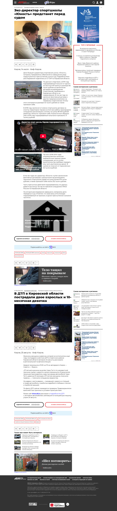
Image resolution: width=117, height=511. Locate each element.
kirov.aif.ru (36, 394)
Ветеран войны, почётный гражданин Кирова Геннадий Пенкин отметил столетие (88, 72)
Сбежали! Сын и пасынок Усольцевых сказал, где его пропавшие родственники (92, 301)
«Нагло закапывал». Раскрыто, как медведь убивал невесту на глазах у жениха (91, 91)
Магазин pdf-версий (75, 477)
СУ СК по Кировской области (22, 60)
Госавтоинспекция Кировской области (25, 343)
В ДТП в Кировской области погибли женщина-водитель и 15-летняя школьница (31, 442)
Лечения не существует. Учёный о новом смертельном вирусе (90, 102)
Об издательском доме (34, 477)
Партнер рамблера (43, 504)
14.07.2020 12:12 (18, 7)
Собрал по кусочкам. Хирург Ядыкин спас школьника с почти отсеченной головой (92, 97)
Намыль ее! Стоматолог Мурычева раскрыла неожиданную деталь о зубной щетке (91, 295)
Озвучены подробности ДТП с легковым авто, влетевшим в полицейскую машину (88, 79)
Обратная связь (87, 477)
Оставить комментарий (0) (58, 238)
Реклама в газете (45, 479)
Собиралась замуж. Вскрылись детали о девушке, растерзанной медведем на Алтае (90, 121)
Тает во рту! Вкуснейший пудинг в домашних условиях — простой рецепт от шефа (91, 313)
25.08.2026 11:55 (18, 290)
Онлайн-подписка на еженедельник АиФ (55, 477)
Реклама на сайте (32, 479)
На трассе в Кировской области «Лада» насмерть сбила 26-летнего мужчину (60, 442)
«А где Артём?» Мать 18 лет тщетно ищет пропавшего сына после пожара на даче (91, 307)
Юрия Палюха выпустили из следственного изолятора (47, 221)
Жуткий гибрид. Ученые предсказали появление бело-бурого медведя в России (92, 109)
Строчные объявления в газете (61, 479)
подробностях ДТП (57, 394)
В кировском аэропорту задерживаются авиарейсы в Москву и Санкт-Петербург (88, 50)
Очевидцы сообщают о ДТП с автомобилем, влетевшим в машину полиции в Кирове (59, 436)
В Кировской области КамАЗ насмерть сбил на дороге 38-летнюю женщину (30, 448)
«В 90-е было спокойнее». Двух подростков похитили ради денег (91, 324)
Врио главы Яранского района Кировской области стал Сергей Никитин (88, 64)
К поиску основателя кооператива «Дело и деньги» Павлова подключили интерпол (88, 57)
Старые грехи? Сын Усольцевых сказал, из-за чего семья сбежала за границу (91, 115)
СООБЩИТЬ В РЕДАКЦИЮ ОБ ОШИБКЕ (82, 479)
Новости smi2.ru (20, 285)
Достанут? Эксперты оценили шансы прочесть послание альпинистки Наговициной (92, 319)
